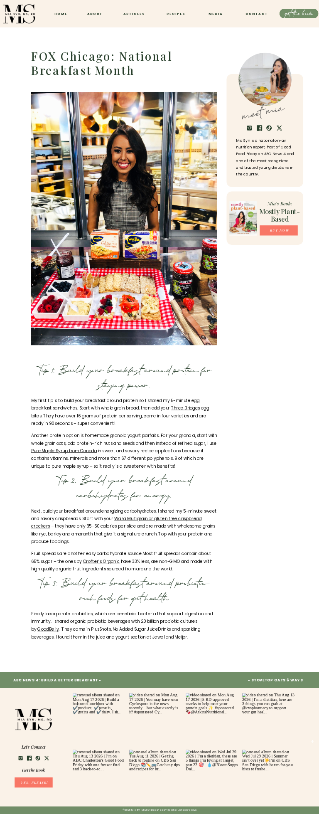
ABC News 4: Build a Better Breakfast (55, 679)
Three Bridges (185, 408)
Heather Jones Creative (182, 810)
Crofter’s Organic (101, 561)
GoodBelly (48, 629)
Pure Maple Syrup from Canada (64, 451)
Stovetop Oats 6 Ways (277, 679)
